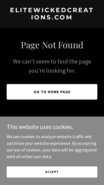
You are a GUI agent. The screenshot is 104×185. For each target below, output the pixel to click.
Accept (52, 172)
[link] (52, 18)
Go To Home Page (52, 91)
